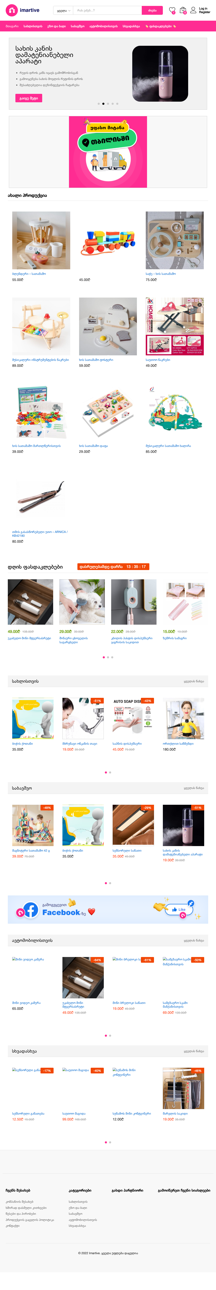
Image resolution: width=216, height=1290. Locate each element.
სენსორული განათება (28, 1113)
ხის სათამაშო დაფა (93, 446)
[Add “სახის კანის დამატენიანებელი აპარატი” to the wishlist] (188, 843)
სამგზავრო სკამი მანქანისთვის (175, 1004)
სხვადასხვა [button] (131, 26)
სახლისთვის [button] (33, 26)
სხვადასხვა (24, 1051)
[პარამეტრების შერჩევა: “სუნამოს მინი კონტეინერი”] (128, 1106)
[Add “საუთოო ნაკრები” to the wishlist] (179, 352)
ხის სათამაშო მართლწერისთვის (36, 446)
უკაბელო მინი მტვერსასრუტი (29, 638)
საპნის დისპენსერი (127, 743)
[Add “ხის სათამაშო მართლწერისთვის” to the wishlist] (46, 438)
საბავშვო (22, 788)
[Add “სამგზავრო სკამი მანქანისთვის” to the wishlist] (188, 995)
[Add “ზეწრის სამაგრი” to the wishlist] (190, 622)
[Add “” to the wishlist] (112, 266)
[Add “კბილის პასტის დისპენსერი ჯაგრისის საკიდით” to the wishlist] (138, 622)
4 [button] (113, 104)
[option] (108, 73)
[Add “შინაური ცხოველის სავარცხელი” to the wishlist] (87, 622)
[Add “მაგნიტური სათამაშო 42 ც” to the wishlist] (37, 843)
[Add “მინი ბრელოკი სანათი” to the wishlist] (138, 995)
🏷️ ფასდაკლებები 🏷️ (160, 26)
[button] (36, 266)
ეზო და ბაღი (56, 26)
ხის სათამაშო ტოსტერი (96, 359)
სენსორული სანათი (127, 850)
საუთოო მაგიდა (73, 1113)
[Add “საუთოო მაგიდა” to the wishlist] (88, 1106)
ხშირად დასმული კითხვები (26, 1207)
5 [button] (117, 104)
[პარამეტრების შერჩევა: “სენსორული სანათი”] (128, 843)
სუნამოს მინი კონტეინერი (132, 1113)
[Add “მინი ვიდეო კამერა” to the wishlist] (37, 995)
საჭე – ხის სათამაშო (161, 273)
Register (204, 12)
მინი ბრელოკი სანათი (129, 1002)
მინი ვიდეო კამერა (26, 1002)
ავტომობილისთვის (103, 26)
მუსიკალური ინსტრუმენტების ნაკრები (40, 359)
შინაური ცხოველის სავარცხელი (73, 640)
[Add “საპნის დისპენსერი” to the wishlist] (138, 736)
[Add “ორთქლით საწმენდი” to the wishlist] (188, 736)
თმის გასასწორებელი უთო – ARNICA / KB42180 (40, 533)
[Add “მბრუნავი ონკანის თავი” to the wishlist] (88, 736)
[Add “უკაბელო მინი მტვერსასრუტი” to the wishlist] (35, 622)
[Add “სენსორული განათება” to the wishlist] (37, 1106)
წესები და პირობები (21, 1213)
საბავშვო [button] (77, 26)
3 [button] (108, 104)
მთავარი (12, 26)
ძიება (152, 10)
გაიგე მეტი (29, 98)
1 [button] (99, 104)
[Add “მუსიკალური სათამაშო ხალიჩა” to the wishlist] (179, 438)
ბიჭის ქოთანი (22, 743)
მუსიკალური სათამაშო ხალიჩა (168, 446)
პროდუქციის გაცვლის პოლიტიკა (30, 1219)
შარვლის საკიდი (175, 1113)
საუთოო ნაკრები (158, 359)
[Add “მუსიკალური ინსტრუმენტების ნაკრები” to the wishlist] (46, 352)
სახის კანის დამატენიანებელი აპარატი (183, 852)
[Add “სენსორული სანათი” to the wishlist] (138, 843)
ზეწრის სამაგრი (175, 638)
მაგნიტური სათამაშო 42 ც (31, 850)
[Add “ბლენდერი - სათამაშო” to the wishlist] (46, 266)
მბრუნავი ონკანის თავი (79, 743)
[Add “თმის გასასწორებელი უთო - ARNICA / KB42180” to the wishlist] (46, 524)
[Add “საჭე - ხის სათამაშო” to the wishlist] (179, 266)
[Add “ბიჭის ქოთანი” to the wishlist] (37, 736)
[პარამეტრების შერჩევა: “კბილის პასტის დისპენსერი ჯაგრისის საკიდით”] (129, 622)
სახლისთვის (25, 681)
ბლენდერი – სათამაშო (29, 273)
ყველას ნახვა (194, 681)
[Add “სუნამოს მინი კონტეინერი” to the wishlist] (138, 1106)
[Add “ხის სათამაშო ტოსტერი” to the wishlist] (112, 352)
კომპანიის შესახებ (19, 1201)
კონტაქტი (13, 1225)
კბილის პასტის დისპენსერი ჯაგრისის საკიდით (132, 640)
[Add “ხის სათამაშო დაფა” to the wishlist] (112, 438)
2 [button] (103, 104)
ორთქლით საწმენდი (178, 743)
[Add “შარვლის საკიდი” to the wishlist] (188, 1106)
